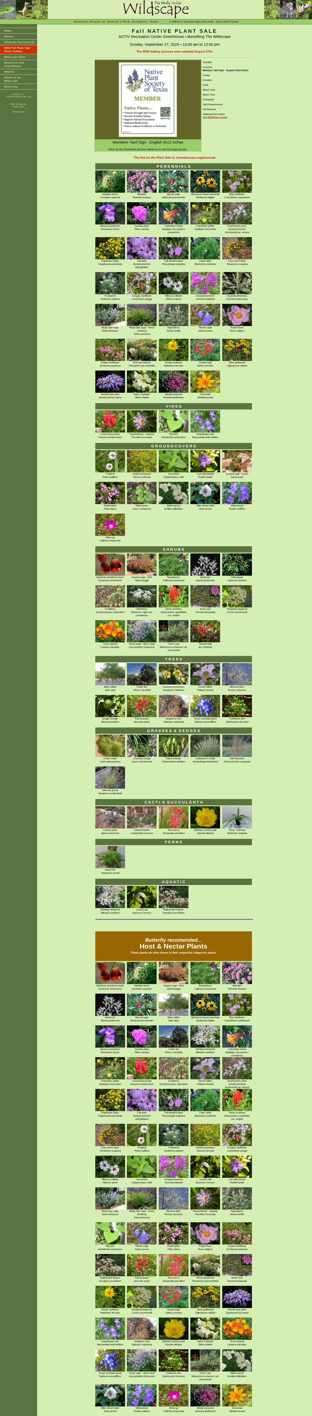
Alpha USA (18, 107)
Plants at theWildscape (12, 79)
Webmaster (18, 112)
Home (8, 30)
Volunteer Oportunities (19, 42)
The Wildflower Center (215, 117)
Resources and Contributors (14, 64)
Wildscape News (15, 57)
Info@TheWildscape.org (18, 96)
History (9, 36)
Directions (11, 86)
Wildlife (9, 72)
